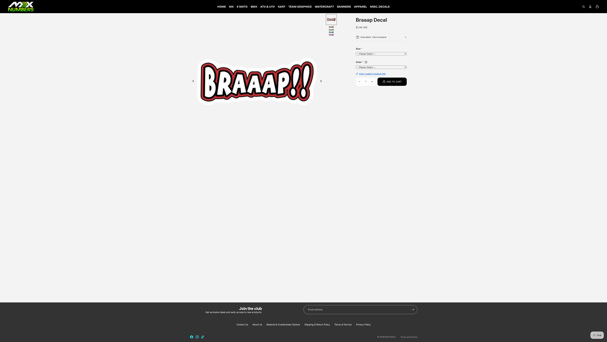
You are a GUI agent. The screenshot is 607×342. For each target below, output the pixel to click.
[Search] (583, 6)
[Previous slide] (192, 81)
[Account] (590, 6)
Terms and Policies (408, 337)
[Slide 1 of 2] (331, 19)
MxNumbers (390, 337)
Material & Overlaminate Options (283, 324)
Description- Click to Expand (373, 37)
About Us (257, 324)
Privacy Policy (363, 324)
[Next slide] (322, 81)
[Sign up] (413, 310)
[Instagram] (197, 337)
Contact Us (242, 324)
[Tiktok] (203, 337)
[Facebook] (191, 337)
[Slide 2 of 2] (331, 31)
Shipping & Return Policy (317, 324)
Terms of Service (343, 324)
